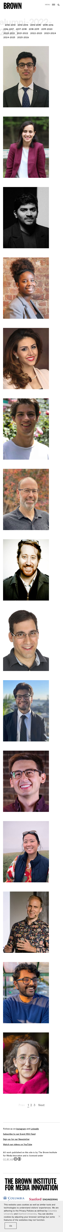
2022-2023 (36, 33)
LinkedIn (35, 1129)
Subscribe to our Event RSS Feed (19, 1134)
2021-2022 (22, 33)
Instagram (21, 1129)
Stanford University (27, 1214)
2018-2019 (34, 29)
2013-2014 (23, 25)
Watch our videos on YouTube (17, 1144)
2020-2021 (9, 33)
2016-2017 (8, 29)
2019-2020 (46, 29)
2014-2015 (35, 25)
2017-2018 (21, 29)
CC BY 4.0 (8, 1159)
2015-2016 (48, 25)
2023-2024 (50, 33)
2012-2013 (10, 25)
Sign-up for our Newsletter (16, 1139)
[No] (59, 1216)
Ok (10, 1225)
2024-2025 (9, 37)
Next (41, 1105)
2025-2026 (23, 37)
